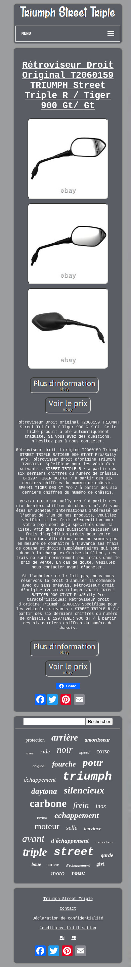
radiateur (104, 842)
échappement (40, 779)
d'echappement (78, 865)
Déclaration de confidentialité (68, 918)
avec (30, 753)
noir (65, 749)
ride (45, 751)
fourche (64, 764)
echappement (76, 815)
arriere (53, 864)
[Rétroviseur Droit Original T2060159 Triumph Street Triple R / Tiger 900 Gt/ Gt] (68, 159)
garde (107, 855)
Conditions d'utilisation (68, 928)
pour (93, 762)
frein (81, 804)
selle (71, 827)
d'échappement (70, 840)
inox (101, 806)
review (42, 817)
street (74, 852)
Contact (68, 908)
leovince (92, 828)
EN (62, 938)
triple (35, 852)
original (39, 765)
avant (33, 838)
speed (84, 752)
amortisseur (97, 740)
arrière (64, 737)
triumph (87, 776)
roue (78, 873)
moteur (47, 826)
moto (57, 873)
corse (103, 751)
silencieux (84, 790)
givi (100, 863)
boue (36, 864)
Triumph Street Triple (68, 899)
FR (74, 938)
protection (35, 740)
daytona (44, 791)
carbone (48, 803)
